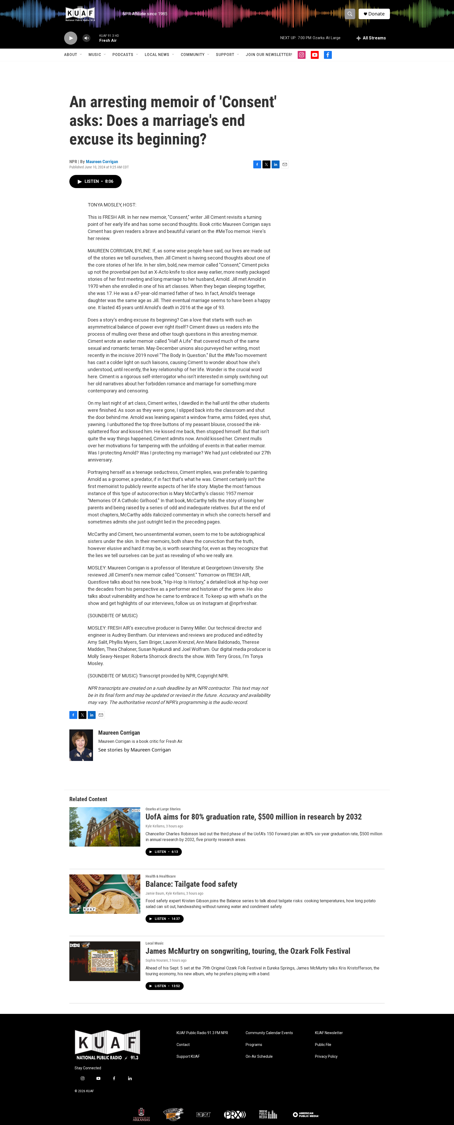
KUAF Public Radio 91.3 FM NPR (202, 1033)
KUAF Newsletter (329, 1033)
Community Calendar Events (269, 1033)
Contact (183, 1045)
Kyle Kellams (155, 826)
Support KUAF (188, 1057)
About (70, 55)
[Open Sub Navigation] (81, 55)
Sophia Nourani (157, 960)
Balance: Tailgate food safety (191, 884)
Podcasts (122, 55)
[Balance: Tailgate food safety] (104, 894)
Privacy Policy (326, 1057)
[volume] (86, 38)
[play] (70, 38)
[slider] (95, 38)
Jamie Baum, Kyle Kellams (165, 893)
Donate (376, 14)
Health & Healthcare (161, 876)
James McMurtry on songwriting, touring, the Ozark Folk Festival (248, 951)
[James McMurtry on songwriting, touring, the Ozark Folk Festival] (104, 961)
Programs (254, 1045)
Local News (157, 55)
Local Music (154, 943)
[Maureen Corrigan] (81, 745)
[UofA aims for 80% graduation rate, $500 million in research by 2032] (104, 827)
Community (193, 55)
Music (95, 55)
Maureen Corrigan (102, 161)
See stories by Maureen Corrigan (134, 749)
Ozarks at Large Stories (163, 809)
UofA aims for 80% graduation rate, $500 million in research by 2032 (254, 816)
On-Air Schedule (259, 1057)
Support (225, 55)
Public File (323, 1045)
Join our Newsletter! (269, 55)
